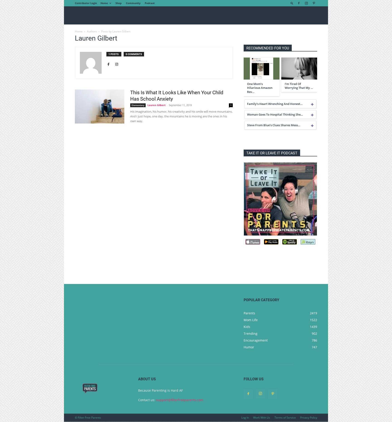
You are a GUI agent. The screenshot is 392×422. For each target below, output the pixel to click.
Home (104, 3)
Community (133, 3)
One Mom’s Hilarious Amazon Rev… (259, 88)
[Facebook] (298, 3)
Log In (245, 418)
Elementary (138, 105)
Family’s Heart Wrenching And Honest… (275, 104)
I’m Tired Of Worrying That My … (299, 86)
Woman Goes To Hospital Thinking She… (275, 114)
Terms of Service (285, 418)
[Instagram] (306, 3)
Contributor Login (86, 3)
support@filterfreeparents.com (179, 400)
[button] (292, 3)
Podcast (150, 3)
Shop (118, 3)
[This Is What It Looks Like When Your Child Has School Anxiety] (99, 107)
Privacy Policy (308, 418)
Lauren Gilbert (156, 105)
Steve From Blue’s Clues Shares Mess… (273, 125)
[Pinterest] (313, 3)
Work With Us (261, 418)
